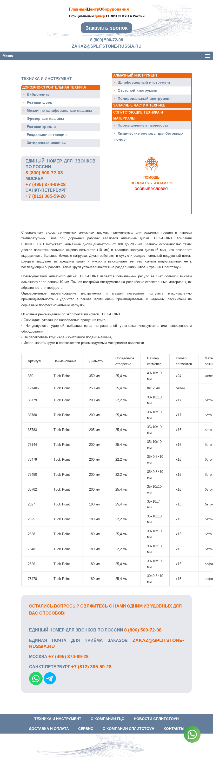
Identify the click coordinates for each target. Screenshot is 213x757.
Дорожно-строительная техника (54, 87)
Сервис (85, 729)
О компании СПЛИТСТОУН (128, 729)
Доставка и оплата (49, 729)
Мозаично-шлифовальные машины (59, 110)
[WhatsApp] (192, 735)
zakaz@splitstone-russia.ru (107, 46)
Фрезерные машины (45, 118)
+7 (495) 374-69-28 (45, 184)
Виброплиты (38, 94)
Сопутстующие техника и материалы (138, 115)
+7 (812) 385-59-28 (45, 196)
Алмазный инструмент (135, 75)
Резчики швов (39, 102)
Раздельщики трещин (46, 135)
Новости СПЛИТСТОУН (156, 719)
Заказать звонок (106, 28)
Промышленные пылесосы (143, 125)
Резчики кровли (41, 126)
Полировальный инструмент (144, 98)
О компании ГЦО (107, 719)
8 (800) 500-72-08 (106, 40)
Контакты (174, 729)
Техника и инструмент (57, 719)
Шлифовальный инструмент (144, 82)
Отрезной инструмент (138, 90)
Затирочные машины (46, 143)
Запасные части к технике (139, 105)
